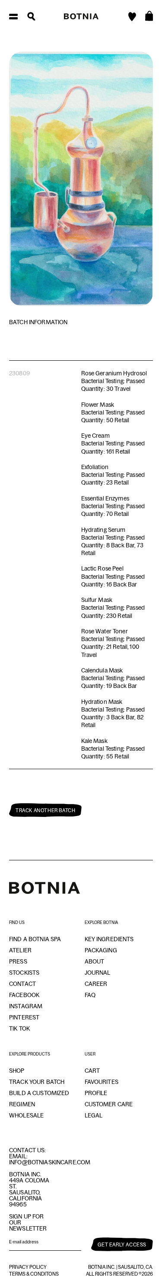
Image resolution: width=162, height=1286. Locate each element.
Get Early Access (122, 1245)
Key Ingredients (109, 939)
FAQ (90, 994)
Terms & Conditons (34, 1274)
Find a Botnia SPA (35, 939)
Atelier (20, 950)
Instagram (25, 1006)
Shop (17, 1070)
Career (96, 983)
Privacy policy (28, 1267)
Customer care (109, 1104)
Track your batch (36, 1081)
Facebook (24, 994)
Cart (92, 1070)
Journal (98, 972)
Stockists (24, 972)
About (95, 961)
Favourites (101, 1081)
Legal (94, 1115)
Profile (96, 1093)
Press (18, 961)
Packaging (101, 950)
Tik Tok (19, 1028)
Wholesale (26, 1115)
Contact (22, 983)
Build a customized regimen (39, 1099)
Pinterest (24, 1017)
